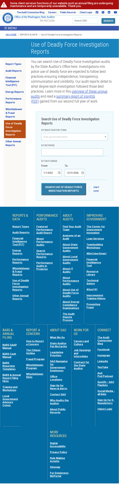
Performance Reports (14, 100)
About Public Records (58, 411)
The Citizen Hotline (33, 352)
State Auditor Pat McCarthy (58, 345)
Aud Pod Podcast (105, 374)
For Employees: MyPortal (59, 474)
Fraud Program (35, 359)
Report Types (13, 64)
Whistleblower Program (34, 366)
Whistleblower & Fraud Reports (14, 113)
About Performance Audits (44, 241)
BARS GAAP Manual (9, 346)
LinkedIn (102, 361)
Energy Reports (15, 91)
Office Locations (56, 378)
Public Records (68, 12)
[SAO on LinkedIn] (109, 12)
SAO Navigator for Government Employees (59, 366)
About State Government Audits (70, 247)
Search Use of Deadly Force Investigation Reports (63, 189)
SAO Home (11, 34)
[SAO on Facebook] (97, 12)
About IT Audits (68, 270)
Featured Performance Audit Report (44, 229)
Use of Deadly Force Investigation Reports (14, 129)
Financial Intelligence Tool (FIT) (12, 81)
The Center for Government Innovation (96, 229)
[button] (105, 136)
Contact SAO (58, 394)
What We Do (57, 337)
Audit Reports (14, 70)
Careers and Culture (81, 343)
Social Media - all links (106, 392)
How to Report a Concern (35, 343)
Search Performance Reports (44, 253)
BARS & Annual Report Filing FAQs (11, 378)
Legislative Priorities (56, 354)
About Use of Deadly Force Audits (71, 292)
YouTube (102, 367)
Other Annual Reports (13, 143)
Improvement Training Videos (96, 297)
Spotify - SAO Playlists (105, 383)
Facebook (103, 349)
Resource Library (92, 273)
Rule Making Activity (57, 460)
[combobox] (72, 136)
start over (96, 189)
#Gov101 (92, 289)
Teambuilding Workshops (95, 246)
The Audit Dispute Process (69, 317)
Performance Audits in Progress (44, 266)
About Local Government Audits (70, 259)
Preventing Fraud (93, 306)
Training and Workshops (9, 388)
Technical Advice (92, 282)
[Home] (29, 19)
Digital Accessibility (58, 445)
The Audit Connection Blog (30, 12)
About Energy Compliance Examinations (71, 305)
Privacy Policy (58, 452)
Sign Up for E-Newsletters (105, 401)
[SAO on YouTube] (115, 12)
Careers (52, 12)
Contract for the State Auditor (81, 365)
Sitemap (55, 467)
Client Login (86, 12)
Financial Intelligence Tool (94, 262)
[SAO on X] (103, 12)
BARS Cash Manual (9, 355)
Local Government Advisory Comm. (10, 400)
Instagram (103, 355)
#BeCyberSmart (96, 253)
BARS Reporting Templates (8, 366)
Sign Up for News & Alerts (58, 387)
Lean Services (95, 238)
